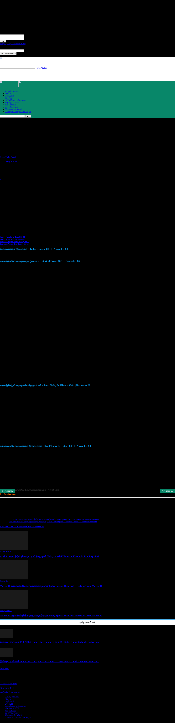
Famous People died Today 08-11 (14, 244)
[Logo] (9, 86)
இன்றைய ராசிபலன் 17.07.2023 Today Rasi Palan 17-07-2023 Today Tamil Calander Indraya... (49, 642)
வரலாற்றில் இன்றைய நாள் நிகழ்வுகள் (30, 490)
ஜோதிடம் (9, 98)
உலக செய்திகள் (11, 107)
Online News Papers (8, 684)
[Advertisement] (46, 75)
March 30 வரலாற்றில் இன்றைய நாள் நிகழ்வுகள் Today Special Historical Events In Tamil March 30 (51, 615)
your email (28, 51)
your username (30, 36)
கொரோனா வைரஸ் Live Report (18, 112)
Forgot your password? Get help (13, 43)
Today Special (11, 157)
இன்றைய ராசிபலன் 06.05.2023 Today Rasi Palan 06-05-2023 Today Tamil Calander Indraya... (49, 661)
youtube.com (53, 490)
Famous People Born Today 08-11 (14, 242)
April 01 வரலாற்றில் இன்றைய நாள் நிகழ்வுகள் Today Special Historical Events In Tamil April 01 (49, 556)
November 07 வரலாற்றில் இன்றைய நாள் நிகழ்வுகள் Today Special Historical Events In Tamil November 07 (56, 519)
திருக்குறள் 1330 (12, 102)
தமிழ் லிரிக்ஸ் (10, 105)
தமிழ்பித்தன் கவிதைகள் (15, 100)
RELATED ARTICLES (10, 527)
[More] (54, 507)
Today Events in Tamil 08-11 (12, 239)
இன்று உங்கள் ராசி (87, 622)
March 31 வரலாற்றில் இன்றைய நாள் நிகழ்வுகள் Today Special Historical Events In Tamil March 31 (51, 586)
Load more (4, 668)
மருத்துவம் (9, 95)
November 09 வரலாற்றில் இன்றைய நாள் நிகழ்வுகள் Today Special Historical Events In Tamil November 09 (53, 522)
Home (2, 157)
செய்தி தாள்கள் (12, 91)
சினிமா (8, 93)
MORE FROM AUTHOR (32, 527)
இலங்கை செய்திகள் (14, 109)
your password (30, 38)
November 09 (167, 491)
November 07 (7, 491)
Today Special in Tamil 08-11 (12, 237)
